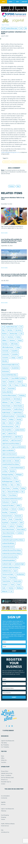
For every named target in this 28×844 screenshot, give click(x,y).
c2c (11, 591)
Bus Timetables (5, 744)
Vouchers (3, 762)
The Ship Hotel (20, 574)
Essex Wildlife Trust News (18, 378)
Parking (23, 488)
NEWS (3, 1)
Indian (3, 423)
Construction (5, 354)
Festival (4, 385)
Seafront (11, 526)
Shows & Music (21, 529)
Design (13, 357)
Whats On (4, 591)
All (3, 28)
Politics (4, 495)
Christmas (12, 340)
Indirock (11, 423)
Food (3, 388)
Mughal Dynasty (6, 478)
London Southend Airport (16, 467)
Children (4, 340)
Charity (18, 337)
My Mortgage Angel (7, 481)
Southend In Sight (6, 564)
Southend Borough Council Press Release (12, 539)
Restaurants (18, 515)
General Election (6, 399)
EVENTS (10, 1)
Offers (18, 484)
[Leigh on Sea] (14, 716)
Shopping (19, 526)
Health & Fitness (18, 409)
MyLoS (17, 481)
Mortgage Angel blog (7, 474)
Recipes (21, 509)
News (12, 484)
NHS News (5, 484)
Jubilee (18, 423)
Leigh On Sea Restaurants (7, 740)
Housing (19, 419)
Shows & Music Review (8, 529)
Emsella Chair (15, 368)
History (4, 419)
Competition (14, 350)
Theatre (4, 577)
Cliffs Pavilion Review (7, 347)
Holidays (11, 419)
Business (4, 333)
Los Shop (4, 471)
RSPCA (18, 505)
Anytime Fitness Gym (11, 28)
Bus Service (19, 330)
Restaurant (13, 512)
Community (6, 161)
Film (10, 385)
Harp (12, 402)
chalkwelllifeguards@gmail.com (10, 152)
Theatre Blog (12, 577)
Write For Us (4, 779)
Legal (3, 433)
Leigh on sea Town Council (9, 454)
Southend (19, 533)
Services (3, 804)
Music (15, 478)
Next (18, 186)
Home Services (5, 825)
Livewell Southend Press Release (10, 464)
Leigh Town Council (16, 440)
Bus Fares (10, 330)
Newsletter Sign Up (6, 781)
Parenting (15, 488)
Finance (16, 385)
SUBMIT (14, 651)
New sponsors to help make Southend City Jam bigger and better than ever (14, 275)
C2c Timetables (5, 747)
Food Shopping (5, 815)
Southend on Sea (6, 570)
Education (4, 361)
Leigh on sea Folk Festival (18, 447)
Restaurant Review (7, 515)
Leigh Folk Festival (6, 436)
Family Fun (12, 381)
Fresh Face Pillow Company (9, 395)
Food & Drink (11, 388)
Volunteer (11, 588)
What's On (4, 760)
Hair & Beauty (17, 399)
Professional (5, 502)
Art (21, 28)
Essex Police (5, 378)
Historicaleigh (20, 416)
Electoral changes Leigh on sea (10, 364)
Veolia (3, 588)
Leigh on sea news (7, 460)
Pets (3, 491)
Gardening (22, 395)
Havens (18, 402)
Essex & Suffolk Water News (9, 374)
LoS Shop (4, 467)
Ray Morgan (5, 509)
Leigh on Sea (5, 447)
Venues (3, 819)
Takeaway (3, 810)
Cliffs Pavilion (14, 343)
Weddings (19, 588)
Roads (10, 519)
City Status (5, 343)
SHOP (17, 1)
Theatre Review (6, 581)
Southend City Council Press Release (11, 550)
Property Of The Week (8, 505)
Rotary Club (18, 519)
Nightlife (3, 802)
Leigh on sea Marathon (8, 450)
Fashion (20, 381)
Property (14, 502)
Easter (20, 357)
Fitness (23, 385)
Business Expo (13, 333)
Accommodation (5, 795)
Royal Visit (14, 522)
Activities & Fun (5, 832)
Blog (3, 330)
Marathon (12, 471)
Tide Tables (4, 742)
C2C (21, 333)
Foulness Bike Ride (7, 392)
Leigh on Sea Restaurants (7, 808)
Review (4, 519)
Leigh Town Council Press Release (11, 443)
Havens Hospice (6, 405)
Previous (11, 186)
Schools (4, 526)
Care (3, 337)
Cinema (20, 340)
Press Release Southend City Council (11, 498)
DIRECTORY (24, 1)
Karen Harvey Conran (7, 426)
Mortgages (19, 474)
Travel (12, 584)
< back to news (5, 24)
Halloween (5, 402)
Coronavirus (5, 357)
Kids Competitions (7, 429)
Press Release (12, 495)
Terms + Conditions (6, 775)
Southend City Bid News (8, 543)
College (18, 347)
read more (4, 232)
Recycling (4, 512)
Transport (4, 584)
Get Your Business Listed (7, 777)
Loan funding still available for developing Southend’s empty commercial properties (11, 241)
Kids (17, 426)
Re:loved (13, 509)
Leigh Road (5, 440)
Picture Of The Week (13, 491)
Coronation (15, 354)
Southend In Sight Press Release (10, 567)
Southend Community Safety (9, 557)
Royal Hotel (5, 522)
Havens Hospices (18, 405)
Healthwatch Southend (8, 416)
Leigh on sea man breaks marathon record (13, 457)
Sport (15, 570)
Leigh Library (18, 436)
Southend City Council (8, 546)
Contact (3, 783)
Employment (5, 368)
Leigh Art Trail (11, 433)
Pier (23, 491)
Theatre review (17, 581)
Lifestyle (17, 460)
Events (4, 381)
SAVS (21, 522)
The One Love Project (7, 574)
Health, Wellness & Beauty (8, 823)
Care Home (10, 337)
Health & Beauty (6, 412)
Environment (5, 371)
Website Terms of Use (6, 773)
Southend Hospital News (8, 560)
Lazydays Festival (19, 429)
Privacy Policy (4, 771)
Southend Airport (6, 536)
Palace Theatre (6, 488)
